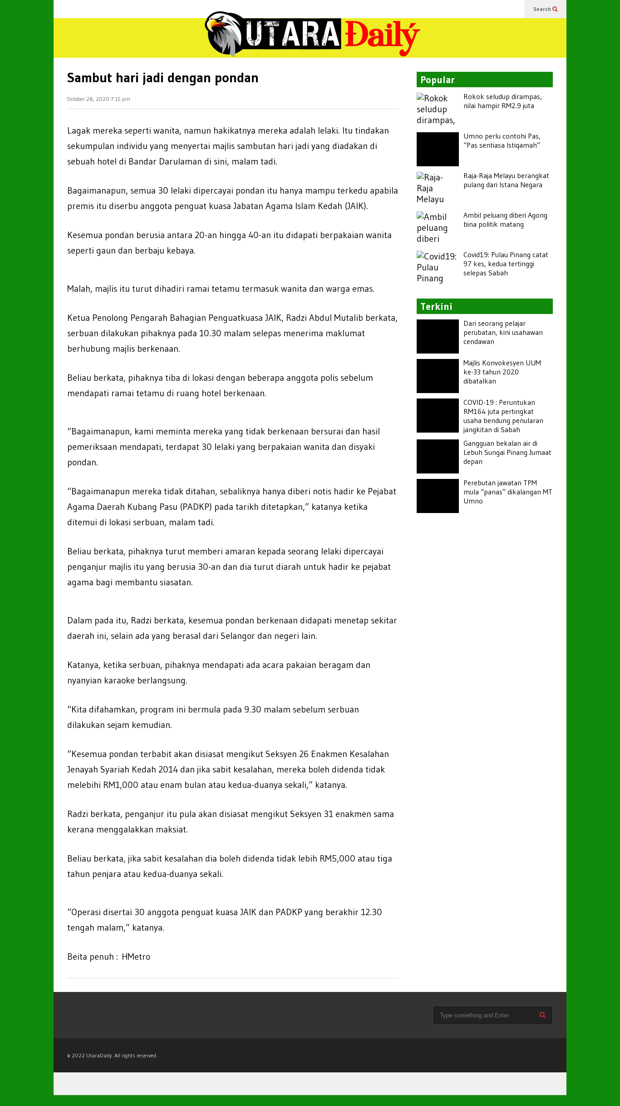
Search (542, 8)
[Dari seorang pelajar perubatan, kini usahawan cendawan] (438, 336)
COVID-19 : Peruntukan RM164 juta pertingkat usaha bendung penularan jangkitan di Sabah (503, 416)
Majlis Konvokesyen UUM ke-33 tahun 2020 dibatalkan (502, 371)
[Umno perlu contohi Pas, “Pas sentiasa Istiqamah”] (438, 149)
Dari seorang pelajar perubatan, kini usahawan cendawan (503, 332)
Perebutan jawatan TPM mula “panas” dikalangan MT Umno (507, 491)
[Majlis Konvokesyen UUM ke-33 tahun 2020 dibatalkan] (438, 376)
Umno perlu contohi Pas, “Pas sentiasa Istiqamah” (502, 140)
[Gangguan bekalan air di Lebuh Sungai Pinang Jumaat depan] (438, 456)
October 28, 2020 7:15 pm (98, 98)
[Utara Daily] (312, 41)
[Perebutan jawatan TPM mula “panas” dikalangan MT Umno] (438, 496)
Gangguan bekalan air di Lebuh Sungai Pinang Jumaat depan (507, 452)
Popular (437, 80)
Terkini (436, 306)
